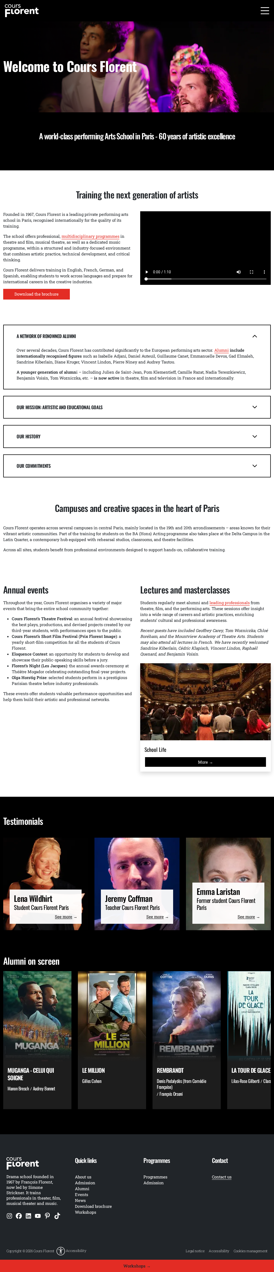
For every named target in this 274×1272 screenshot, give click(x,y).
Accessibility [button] (76, 1250)
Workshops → (137, 1266)
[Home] (22, 10)
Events (81, 1194)
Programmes (155, 1176)
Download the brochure (36, 294)
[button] (71, 1251)
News (80, 1200)
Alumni (82, 1188)
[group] (37, 1040)
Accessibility (219, 1250)
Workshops (85, 1212)
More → (205, 762)
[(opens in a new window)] (9, 1215)
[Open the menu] (265, 10)
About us (83, 1176)
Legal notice (195, 1250)
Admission (153, 1182)
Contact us (221, 1176)
